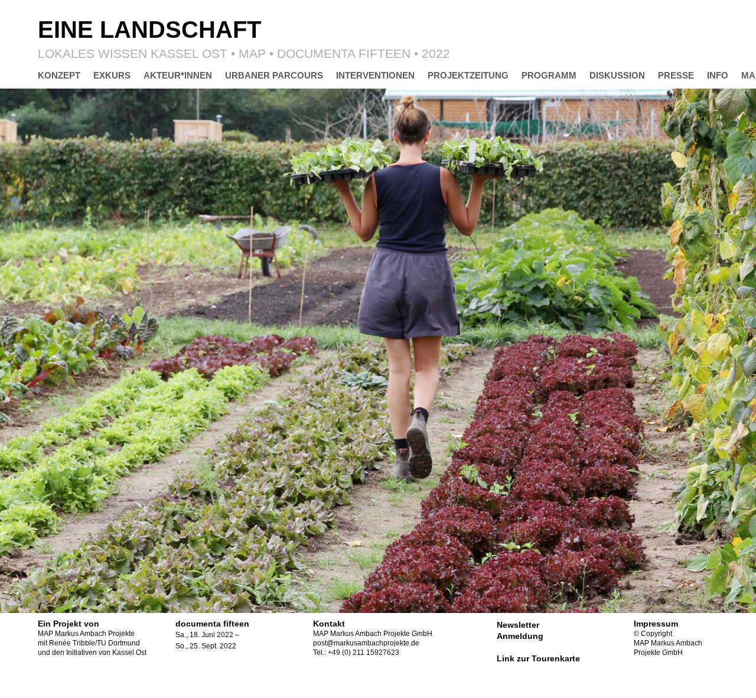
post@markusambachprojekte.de (366, 643)
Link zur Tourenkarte (538, 658)
